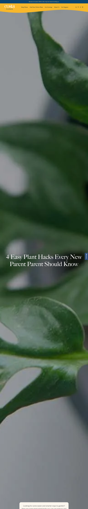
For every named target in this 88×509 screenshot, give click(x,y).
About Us (56, 7)
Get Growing (48, 7)
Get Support (64, 7)
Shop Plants (24, 7)
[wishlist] (78, 7)
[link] (9, 7)
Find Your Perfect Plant (36, 7)
